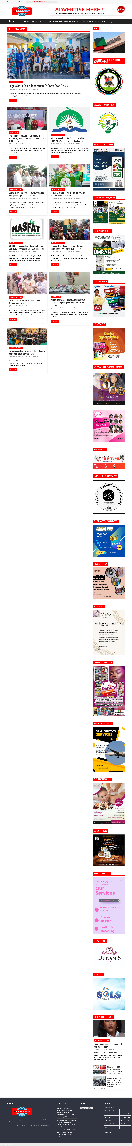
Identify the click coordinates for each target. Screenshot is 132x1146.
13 (110, 1120)
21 (114, 1124)
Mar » (111, 1132)
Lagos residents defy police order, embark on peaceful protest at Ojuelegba (27, 352)
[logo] (22, 1107)
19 (106, 1124)
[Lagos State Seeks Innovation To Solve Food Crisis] (48, 34)
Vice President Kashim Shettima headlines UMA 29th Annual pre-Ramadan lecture (68, 139)
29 (117, 1127)
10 (125, 1117)
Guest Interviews (71, 21)
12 (106, 1120)
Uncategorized (14, 132)
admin (26, 89)
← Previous (13, 379)
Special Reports (55, 21)
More (104, 21)
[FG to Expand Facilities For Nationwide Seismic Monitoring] (27, 273)
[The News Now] (9, 21)
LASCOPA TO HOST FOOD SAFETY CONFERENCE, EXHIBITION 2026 (66, 1132)
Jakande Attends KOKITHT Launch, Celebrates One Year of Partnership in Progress (115, 1069)
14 (114, 1120)
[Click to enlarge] (109, 784)
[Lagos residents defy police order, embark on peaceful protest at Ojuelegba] (27, 330)
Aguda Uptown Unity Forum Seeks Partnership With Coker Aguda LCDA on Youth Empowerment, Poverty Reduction (114, 1082)
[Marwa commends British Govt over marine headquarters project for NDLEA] (27, 165)
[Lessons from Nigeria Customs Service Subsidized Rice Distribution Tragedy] (70, 220)
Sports (34, 21)
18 (129, 1120)
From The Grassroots (16, 82)
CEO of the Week (86, 21)
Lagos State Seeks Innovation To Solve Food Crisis (38, 85)
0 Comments (34, 89)
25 (129, 1124)
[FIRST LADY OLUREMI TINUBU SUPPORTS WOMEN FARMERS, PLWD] (70, 165)
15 (117, 1120)
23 (121, 1124)
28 (114, 1127)
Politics (16, 21)
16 (121, 1120)
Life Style (43, 21)
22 (117, 1124)
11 (129, 1117)
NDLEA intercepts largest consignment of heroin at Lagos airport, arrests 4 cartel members (68, 302)
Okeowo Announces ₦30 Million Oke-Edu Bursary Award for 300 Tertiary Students (67, 1122)
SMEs (97, 21)
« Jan (106, 1132)
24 (125, 1124)
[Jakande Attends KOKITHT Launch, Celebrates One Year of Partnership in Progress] (99, 1066)
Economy (25, 21)
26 (106, 1127)
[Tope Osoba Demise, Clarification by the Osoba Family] (109, 1021)
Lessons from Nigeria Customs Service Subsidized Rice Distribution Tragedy (67, 247)
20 (110, 1124)
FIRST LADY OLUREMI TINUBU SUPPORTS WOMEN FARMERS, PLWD (68, 194)
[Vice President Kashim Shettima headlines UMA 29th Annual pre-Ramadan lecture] (70, 108)
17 (125, 1120)
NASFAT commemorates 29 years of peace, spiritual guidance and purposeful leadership (27, 247)
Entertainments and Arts (102, 1040)
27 (110, 1127)
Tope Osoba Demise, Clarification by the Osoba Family (108, 1045)
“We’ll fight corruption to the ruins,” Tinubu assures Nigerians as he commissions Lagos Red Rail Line (26, 138)
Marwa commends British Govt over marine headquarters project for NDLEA (26, 194)
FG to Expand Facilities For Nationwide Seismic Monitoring (24, 302)
